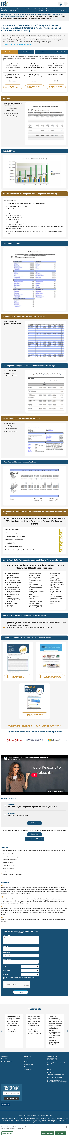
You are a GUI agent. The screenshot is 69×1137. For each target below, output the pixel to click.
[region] (34, 1130)
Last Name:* (6, 952)
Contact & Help (28, 1064)
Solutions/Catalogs (28, 9)
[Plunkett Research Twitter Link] (51, 1060)
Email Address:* (7, 959)
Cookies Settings (7, 1133)
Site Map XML (28, 1069)
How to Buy (48, 10)
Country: (5, 966)
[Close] (66, 1127)
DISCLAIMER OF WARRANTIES (55, 1077)
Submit (21, 992)
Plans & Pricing (41, 10)
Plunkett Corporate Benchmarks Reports (12, 16)
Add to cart (34, 823)
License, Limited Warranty (8, 798)
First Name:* (6, 946)
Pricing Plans (5, 1059)
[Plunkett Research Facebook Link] (53, 1060)
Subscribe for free (11, 1098)
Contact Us (34, 834)
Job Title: (5, 974)
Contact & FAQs (63, 10)
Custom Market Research (14, 10)
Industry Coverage (4, 10)
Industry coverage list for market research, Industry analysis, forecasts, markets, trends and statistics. (34, 14)
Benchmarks (43, 51)
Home (3, 14)
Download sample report (34, 86)
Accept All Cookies (47, 1133)
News (58, 9)
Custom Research (6, 1061)
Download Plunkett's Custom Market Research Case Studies (53, 676)
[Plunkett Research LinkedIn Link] (48, 1060)
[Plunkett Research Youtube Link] (56, 1060)
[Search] (66, 4)
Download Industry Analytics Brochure (35, 714)
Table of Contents (26, 51)
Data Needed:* (7, 935)
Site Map (26, 1067)
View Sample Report (59, 51)
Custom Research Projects (34, 839)
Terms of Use (30, 1118)
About (54, 9)
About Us (27, 1059)
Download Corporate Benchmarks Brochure (17, 676)
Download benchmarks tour (13, 86)
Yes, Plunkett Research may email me (20, 977)
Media (36, 9)
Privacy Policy (51, 1072)
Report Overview (9, 51)
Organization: (6, 970)
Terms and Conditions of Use (55, 1074)
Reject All (61, 1133)
